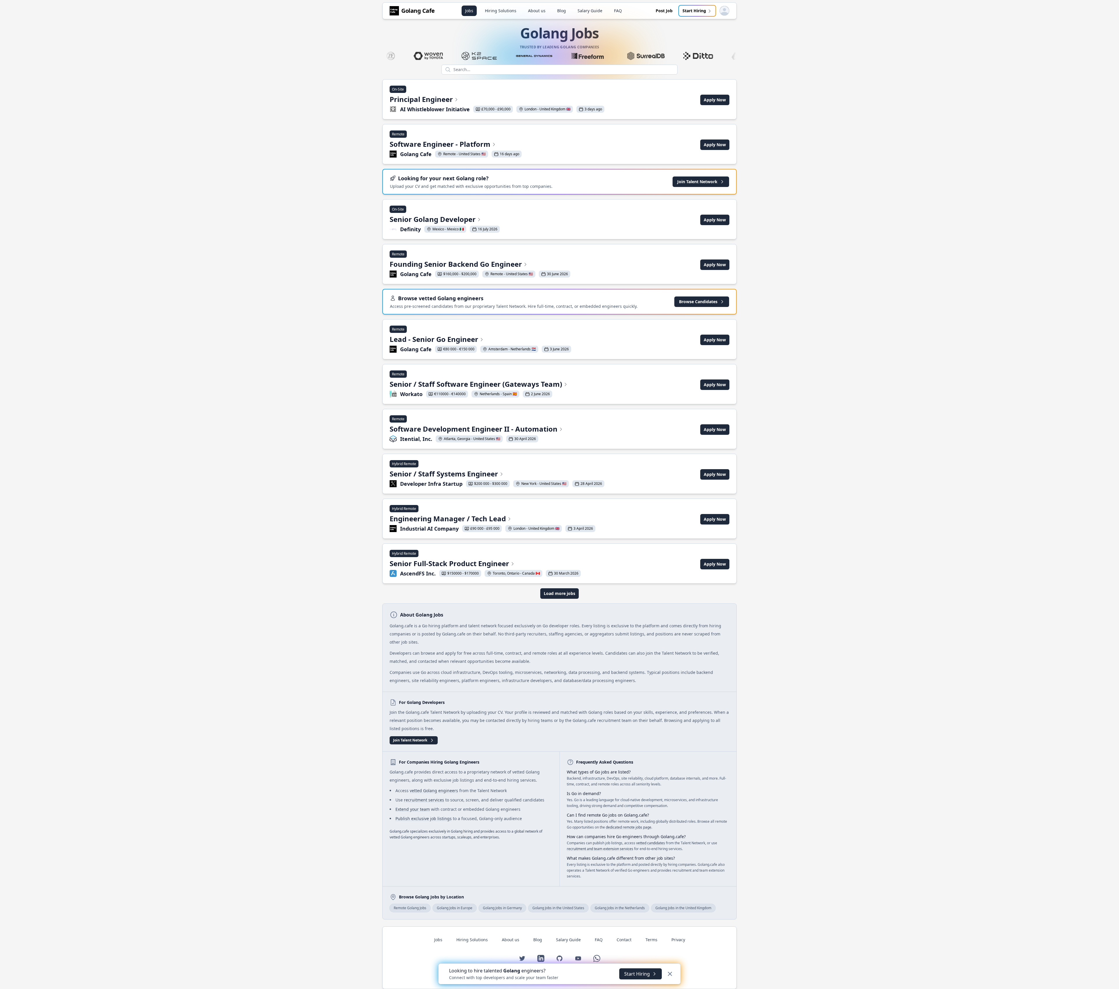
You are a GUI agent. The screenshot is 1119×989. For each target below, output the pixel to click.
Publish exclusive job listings (423, 818)
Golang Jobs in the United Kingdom (683, 907)
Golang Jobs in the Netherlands (620, 907)
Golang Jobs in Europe (454, 907)
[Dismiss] (670, 974)
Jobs (469, 10)
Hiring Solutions (500, 10)
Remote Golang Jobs (410, 907)
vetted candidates (650, 842)
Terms (651, 939)
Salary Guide (590, 10)
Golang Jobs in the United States (558, 907)
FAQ (618, 10)
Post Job (664, 10)
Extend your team (412, 809)
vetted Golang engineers (434, 790)
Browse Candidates (698, 301)
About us (537, 10)
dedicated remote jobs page (628, 827)
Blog (561, 10)
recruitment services (424, 800)
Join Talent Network (697, 181)
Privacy (678, 939)
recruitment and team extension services (600, 848)
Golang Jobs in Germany (502, 907)
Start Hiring (694, 10)
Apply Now (715, 100)
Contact (624, 939)
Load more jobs (559, 593)
